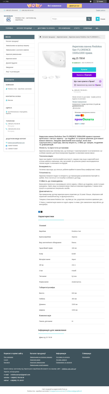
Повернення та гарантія (64, 362)
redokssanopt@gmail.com (16, 142)
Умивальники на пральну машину (17, 45)
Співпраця (87, 28)
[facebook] (39, 212)
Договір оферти (61, 360)
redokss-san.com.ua (69, 369)
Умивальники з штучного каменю (17, 50)
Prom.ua (64, 389)
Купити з (80, 75)
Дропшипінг (86, 357)
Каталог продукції (24, 28)
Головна (9, 28)
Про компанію (64, 28)
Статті (77, 28)
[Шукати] (89, 19)
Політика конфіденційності (74, 391)
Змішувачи (9, 67)
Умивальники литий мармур (39, 365)
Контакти (7, 362)
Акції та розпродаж (12, 72)
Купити (84, 69)
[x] (41, 212)
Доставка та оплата (46, 28)
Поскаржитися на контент (57, 391)
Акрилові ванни (62, 37)
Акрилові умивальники (13, 54)
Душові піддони (11, 63)
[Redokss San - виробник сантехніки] (8, 23)
